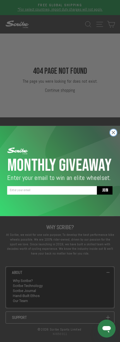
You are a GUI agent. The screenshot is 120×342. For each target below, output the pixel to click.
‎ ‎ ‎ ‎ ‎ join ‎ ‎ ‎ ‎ (105, 190)
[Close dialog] (113, 132)
